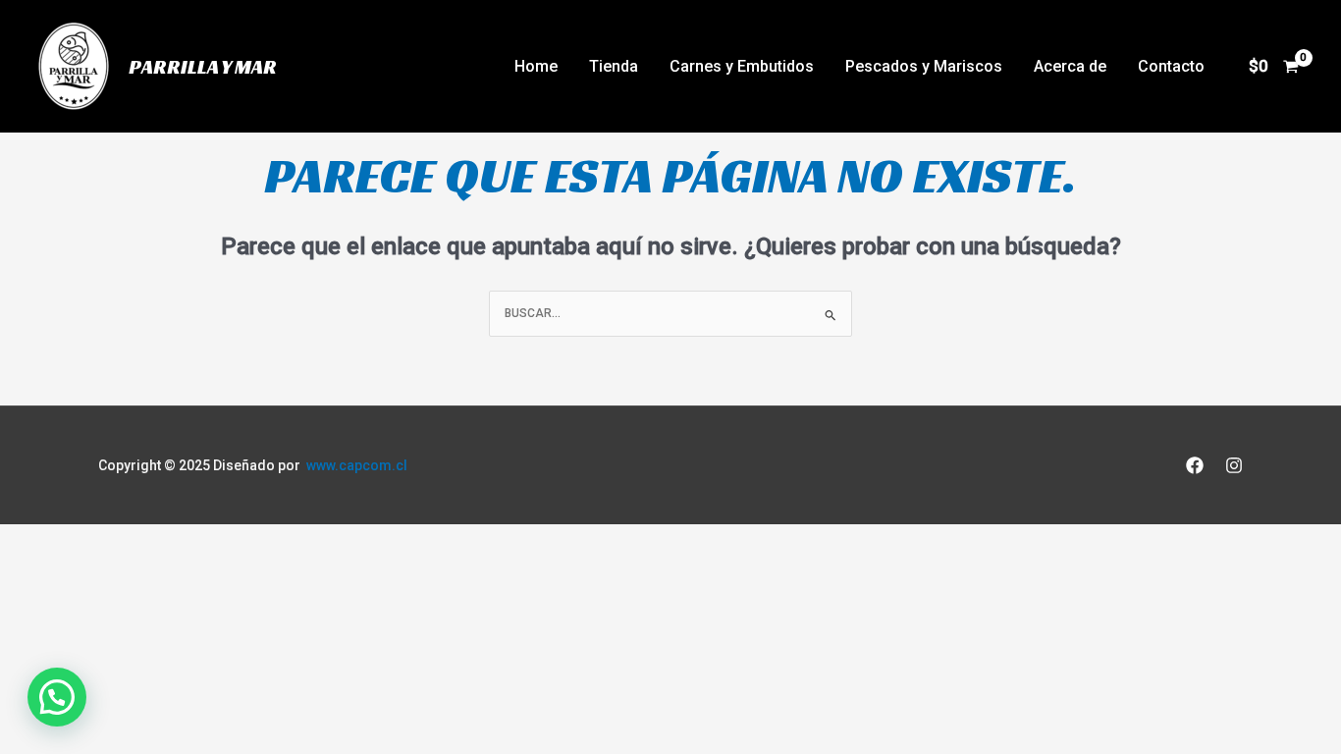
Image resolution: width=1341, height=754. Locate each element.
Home (536, 66)
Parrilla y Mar (203, 67)
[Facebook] (1195, 465)
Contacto (1171, 66)
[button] (56, 697)
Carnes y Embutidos (742, 66)
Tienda (613, 66)
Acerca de (1070, 66)
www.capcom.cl (356, 465)
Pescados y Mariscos (923, 66)
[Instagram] (1234, 465)
